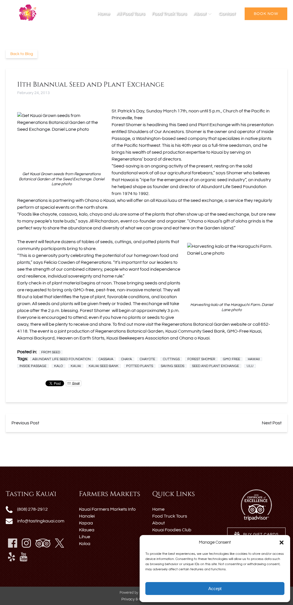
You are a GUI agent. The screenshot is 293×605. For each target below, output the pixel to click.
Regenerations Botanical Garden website (205, 324)
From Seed (50, 352)
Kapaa (86, 523)
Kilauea (86, 530)
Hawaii (254, 359)
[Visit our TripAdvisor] (42, 543)
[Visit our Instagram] (26, 543)
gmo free (231, 359)
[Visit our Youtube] (23, 556)
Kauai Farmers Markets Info (107, 509)
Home (104, 13)
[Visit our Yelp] (11, 556)
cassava (68, 214)
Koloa (84, 543)
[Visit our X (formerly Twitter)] (59, 543)
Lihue (84, 536)
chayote (48, 214)
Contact (227, 13)
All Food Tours (131, 13)
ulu (116, 214)
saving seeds (172, 366)
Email (76, 383)
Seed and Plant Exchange (215, 366)
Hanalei (87, 516)
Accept (214, 588)
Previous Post (25, 423)
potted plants (139, 366)
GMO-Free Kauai (243, 331)
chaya (96, 214)
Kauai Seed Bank (103, 366)
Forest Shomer (201, 359)
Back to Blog (21, 54)
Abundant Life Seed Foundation (233, 186)
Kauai (76, 366)
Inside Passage (32, 366)
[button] (281, 542)
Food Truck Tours (169, 13)
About (158, 523)
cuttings (171, 359)
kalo (83, 214)
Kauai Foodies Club (171, 530)
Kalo (58, 366)
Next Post (272, 423)
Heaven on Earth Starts (80, 338)
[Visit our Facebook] (12, 543)
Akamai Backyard (36, 338)
